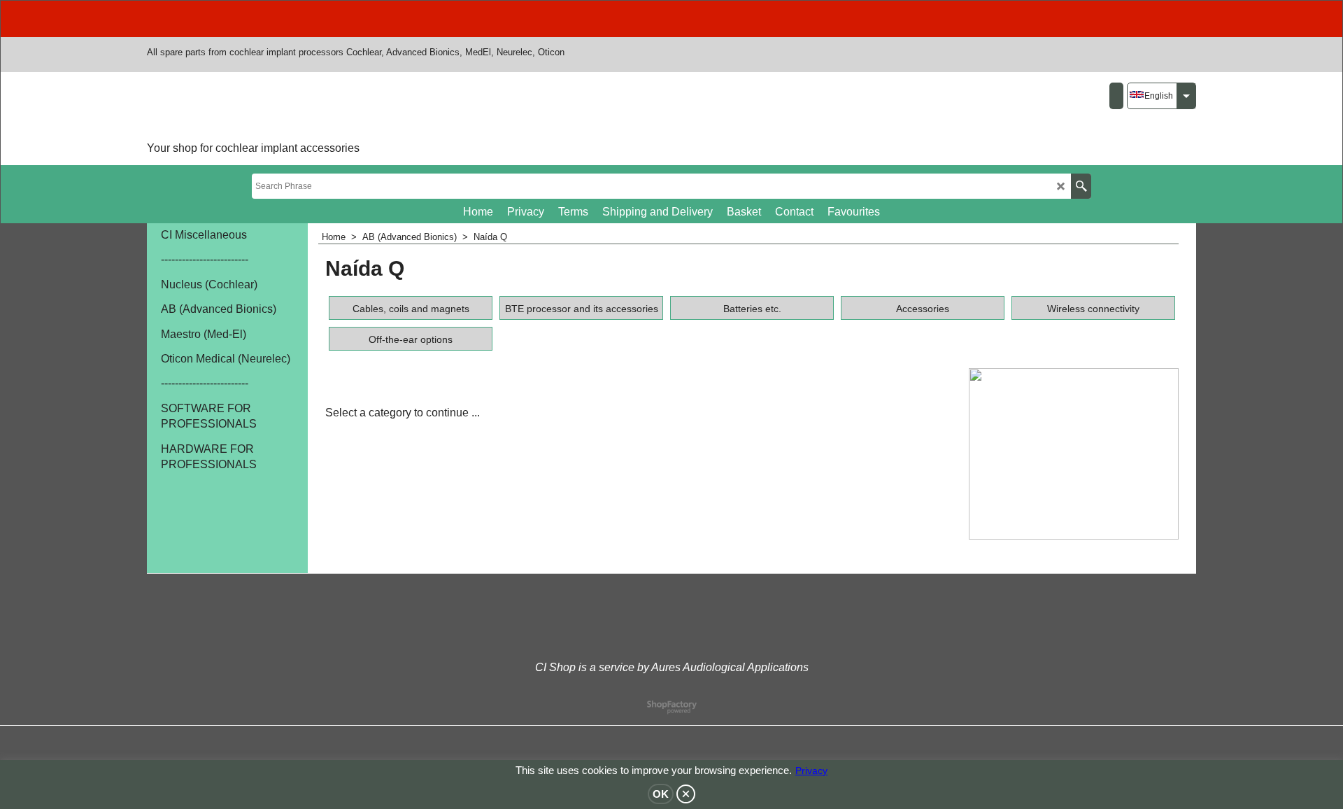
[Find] (1081, 186)
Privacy (811, 770)
